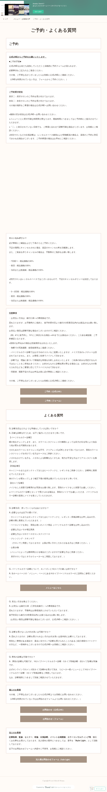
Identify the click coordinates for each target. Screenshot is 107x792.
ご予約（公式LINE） (53, 391)
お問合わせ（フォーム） (53, 719)
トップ (5, 19)
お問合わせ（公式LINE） (53, 709)
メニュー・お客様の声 (21, 19)
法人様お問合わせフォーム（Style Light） (53, 759)
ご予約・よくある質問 (41, 19)
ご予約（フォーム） (53, 400)
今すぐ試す (38, 12)
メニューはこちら (53, 588)
